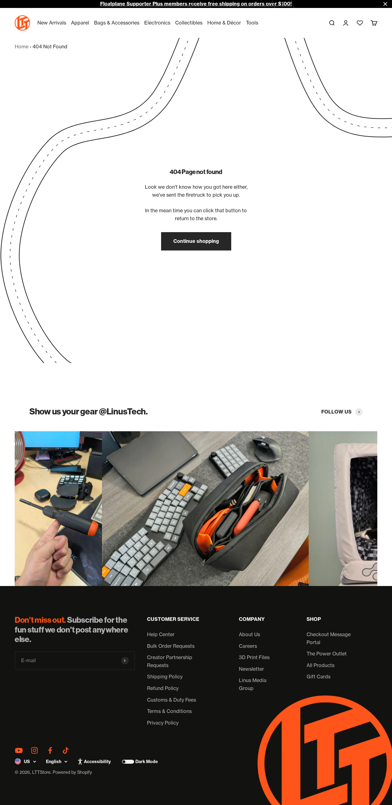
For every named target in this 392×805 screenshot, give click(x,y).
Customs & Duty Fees (171, 700)
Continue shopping (196, 241)
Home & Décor (224, 23)
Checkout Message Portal (329, 638)
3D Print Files (254, 657)
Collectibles (188, 23)
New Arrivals (51, 23)
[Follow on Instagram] (34, 750)
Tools (252, 23)
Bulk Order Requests (170, 646)
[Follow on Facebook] (50, 750)
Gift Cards (318, 676)
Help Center (161, 634)
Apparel (80, 23)
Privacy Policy (163, 723)
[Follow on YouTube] (19, 750)
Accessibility (97, 761)
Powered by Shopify (72, 772)
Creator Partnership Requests (169, 661)
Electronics (157, 23)
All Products (320, 665)
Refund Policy (163, 688)
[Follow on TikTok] (66, 750)
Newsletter (251, 669)
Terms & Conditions (169, 711)
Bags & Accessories (116, 23)
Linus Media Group (252, 684)
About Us (249, 634)
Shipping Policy (165, 676)
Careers (248, 646)
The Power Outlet (327, 654)
